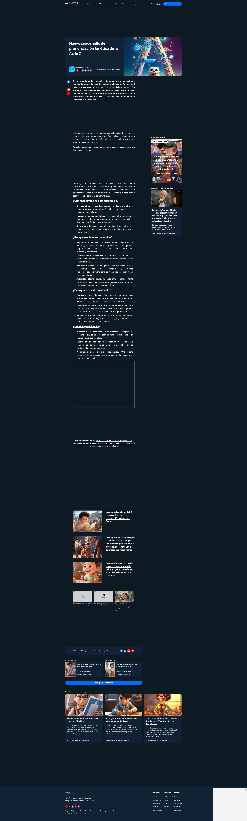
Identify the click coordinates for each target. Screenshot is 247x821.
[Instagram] (72, 806)
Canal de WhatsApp (100, 811)
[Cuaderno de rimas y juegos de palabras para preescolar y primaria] (82, 596)
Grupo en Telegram (70, 811)
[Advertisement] (123, 21)
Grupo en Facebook (85, 811)
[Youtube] (66, 806)
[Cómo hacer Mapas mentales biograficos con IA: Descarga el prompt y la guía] (166, 161)
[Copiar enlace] (69, 93)
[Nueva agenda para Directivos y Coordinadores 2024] (110, 669)
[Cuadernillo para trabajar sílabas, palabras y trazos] (103, 596)
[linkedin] (85, 70)
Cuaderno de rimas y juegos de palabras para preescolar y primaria (82, 605)
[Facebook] (75, 806)
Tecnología (165, 145)
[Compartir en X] (69, 86)
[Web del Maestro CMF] (72, 69)
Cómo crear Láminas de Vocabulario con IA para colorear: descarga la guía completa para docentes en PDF (123, 607)
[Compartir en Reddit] (69, 90)
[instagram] (82, 70)
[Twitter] (69, 806)
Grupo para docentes (172, 4)
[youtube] (77, 70)
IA (162, 141)
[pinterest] (91, 70)
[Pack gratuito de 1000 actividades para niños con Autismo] (123, 705)
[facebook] (88, 70)
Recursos (156, 145)
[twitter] (80, 70)
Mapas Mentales (171, 141)
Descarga (156, 141)
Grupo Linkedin (113, 811)
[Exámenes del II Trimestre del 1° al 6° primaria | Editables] (70, 669)
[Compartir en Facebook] (69, 82)
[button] (66, 4)
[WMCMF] (78, 806)
